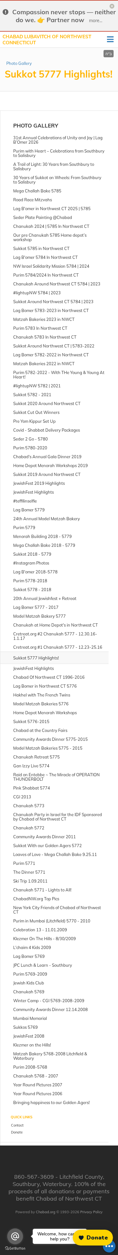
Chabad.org (45, 1212)
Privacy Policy (91, 1212)
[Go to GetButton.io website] (15, 1248)
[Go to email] (15, 1236)
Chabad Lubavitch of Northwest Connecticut (47, 40)
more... (95, 20)
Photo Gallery (19, 63)
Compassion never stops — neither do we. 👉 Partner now (64, 16)
